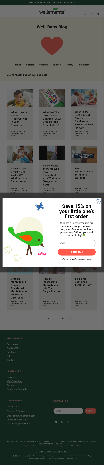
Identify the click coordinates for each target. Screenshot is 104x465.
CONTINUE (77, 251)
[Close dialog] (98, 201)
